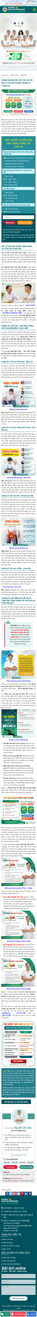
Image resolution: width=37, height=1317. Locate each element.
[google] (15, 1193)
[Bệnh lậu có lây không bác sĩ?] (18, 409)
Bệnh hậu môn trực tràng (11, 1246)
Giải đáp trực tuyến (25, 222)
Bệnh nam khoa (8, 1239)
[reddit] (18, 1193)
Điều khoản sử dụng (9, 1257)
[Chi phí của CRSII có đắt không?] (18, 740)
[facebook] (7, 1193)
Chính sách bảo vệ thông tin (12, 1264)
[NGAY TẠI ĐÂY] (30, 305)
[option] (18, 42)
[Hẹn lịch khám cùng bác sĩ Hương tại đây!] (18, 988)
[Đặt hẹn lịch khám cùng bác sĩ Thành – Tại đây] (18, 888)
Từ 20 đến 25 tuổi (11, 195)
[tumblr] (30, 1193)
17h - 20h (30, 1160)
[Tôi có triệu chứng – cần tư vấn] (12, 587)
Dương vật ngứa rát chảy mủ (14, 163)
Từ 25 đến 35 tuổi (11, 198)
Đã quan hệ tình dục (12, 209)
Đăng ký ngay (18, 1298)
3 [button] (22, 1188)
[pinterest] (22, 1193)
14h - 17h (22, 1160)
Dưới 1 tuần (9, 176)
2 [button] (19, 1188)
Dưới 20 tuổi (9, 192)
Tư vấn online (10, 1165)
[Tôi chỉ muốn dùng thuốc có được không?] (18, 681)
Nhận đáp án (10, 222)
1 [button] (17, 1188)
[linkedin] (26, 1193)
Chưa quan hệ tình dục (12, 211)
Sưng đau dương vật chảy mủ (14, 166)
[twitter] (11, 1193)
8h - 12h (7, 1160)
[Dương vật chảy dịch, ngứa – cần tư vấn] (18, 477)
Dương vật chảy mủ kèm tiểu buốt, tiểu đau (19, 158)
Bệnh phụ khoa (8, 1242)
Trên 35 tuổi (9, 201)
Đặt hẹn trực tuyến (26, 1165)
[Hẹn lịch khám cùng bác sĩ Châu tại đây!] (18, 941)
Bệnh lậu (24, 75)
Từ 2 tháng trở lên (11, 185)
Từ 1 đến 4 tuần (10, 179)
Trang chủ (4, 75)
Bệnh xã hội (14, 75)
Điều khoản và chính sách (15, 1252)
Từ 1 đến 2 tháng (11, 182)
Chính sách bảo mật (9, 1261)
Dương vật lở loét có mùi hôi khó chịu (17, 161)
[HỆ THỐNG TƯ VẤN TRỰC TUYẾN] (12, 313)
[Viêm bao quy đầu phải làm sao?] (18, 548)
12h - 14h (14, 1160)
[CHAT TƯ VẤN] (6, 1015)
